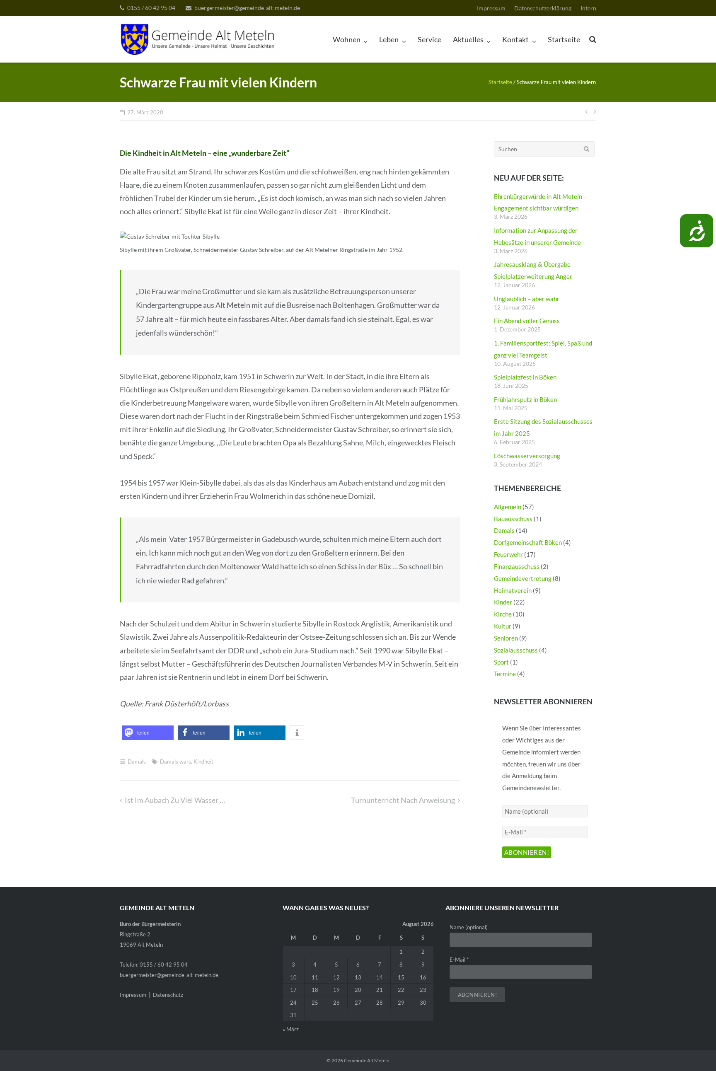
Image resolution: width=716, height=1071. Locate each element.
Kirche (503, 614)
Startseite (564, 39)
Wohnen (346, 39)
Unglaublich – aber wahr (526, 298)
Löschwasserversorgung (527, 455)
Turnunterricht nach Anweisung (403, 800)
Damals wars (175, 761)
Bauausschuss (513, 518)
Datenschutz (168, 994)
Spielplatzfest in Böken (525, 377)
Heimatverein (513, 590)
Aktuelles (468, 39)
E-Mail (459, 959)
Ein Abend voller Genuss (527, 320)
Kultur (502, 626)
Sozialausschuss (516, 650)
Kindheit (203, 761)
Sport (501, 662)
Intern (588, 8)
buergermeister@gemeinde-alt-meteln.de (247, 7)
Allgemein (507, 506)
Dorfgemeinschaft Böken (528, 542)
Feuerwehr (508, 554)
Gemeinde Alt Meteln (366, 1060)
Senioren (506, 638)
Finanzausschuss (516, 566)
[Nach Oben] (695, 1051)
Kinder (503, 602)
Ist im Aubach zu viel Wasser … (175, 800)
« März (291, 1029)
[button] (148, 732)
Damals (137, 761)
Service (429, 39)
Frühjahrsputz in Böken (525, 399)
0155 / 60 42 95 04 (151, 7)
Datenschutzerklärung (542, 8)
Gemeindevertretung (523, 578)
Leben (389, 39)
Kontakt (515, 39)
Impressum (491, 8)
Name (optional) (469, 927)
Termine (505, 673)
